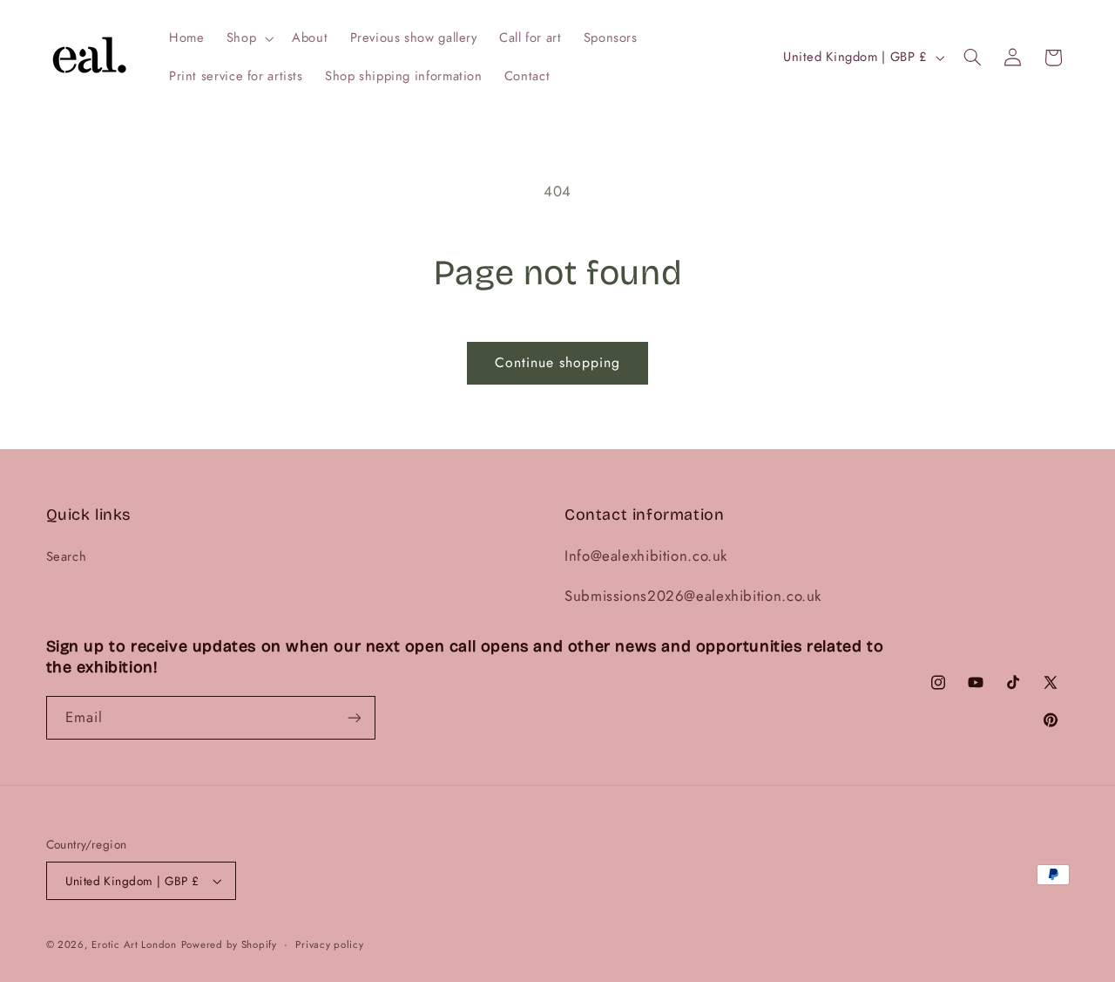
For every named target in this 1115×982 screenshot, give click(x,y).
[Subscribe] (354, 717)
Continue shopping (558, 362)
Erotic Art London (134, 944)
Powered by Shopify (229, 944)
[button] (247, 38)
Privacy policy (329, 944)
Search (66, 556)
